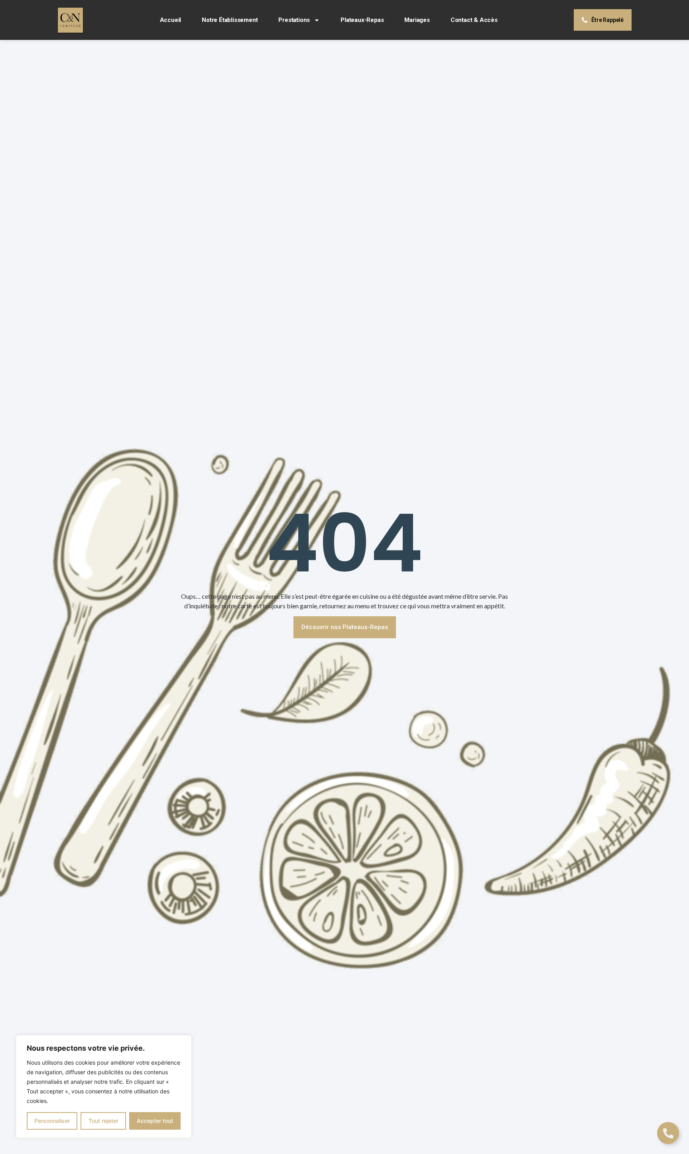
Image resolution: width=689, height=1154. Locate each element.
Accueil (170, 20)
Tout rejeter (103, 1120)
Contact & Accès (474, 20)
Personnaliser (52, 1120)
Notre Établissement (230, 20)
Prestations (294, 20)
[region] (103, 1086)
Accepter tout (155, 1120)
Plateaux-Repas (362, 20)
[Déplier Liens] (668, 1133)
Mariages (416, 20)
